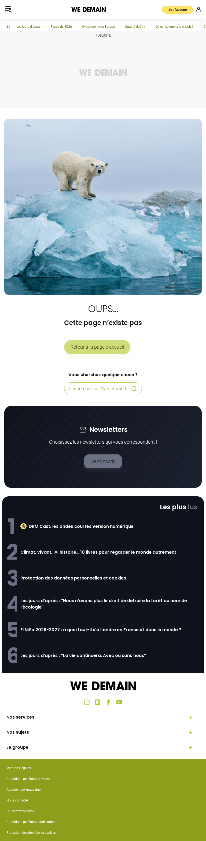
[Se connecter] (198, 9)
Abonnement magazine (23, 789)
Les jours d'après (28, 27)
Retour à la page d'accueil (97, 347)
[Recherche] (134, 389)
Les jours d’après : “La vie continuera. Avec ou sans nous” (83, 655)
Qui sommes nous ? (20, 811)
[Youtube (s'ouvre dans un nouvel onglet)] (119, 702)
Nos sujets (17, 732)
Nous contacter (17, 800)
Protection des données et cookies (31, 833)
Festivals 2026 (61, 27)
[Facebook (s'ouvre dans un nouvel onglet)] (108, 702)
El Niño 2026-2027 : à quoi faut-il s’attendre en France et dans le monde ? (100, 630)
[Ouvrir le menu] (8, 9)
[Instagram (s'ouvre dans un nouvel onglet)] (87, 702)
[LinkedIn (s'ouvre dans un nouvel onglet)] (97, 702)
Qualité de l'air (135, 27)
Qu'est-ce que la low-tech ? (174, 27)
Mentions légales (18, 768)
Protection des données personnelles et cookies (73, 578)
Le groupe (17, 747)
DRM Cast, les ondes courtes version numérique (81, 526)
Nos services (20, 717)
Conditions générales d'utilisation (30, 822)
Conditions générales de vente (28, 779)
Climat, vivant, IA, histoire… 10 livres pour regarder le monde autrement (98, 552)
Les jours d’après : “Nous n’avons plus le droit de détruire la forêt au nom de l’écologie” (103, 604)
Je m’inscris (103, 461)
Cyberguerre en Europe (98, 27)
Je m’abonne (177, 10)
